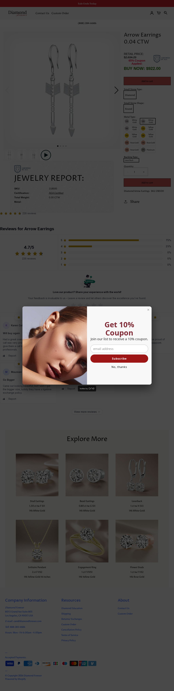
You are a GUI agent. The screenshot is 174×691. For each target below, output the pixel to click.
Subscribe (119, 358)
